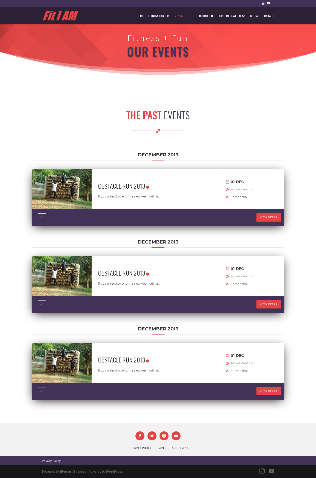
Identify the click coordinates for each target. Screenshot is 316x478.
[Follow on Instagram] (164, 435)
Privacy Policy (51, 461)
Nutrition (206, 16)
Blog (191, 16)
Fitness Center (158, 16)
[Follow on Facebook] (139, 435)
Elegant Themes (73, 471)
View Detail (269, 217)
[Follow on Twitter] (151, 435)
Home (140, 16)
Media (254, 16)
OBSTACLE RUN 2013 (121, 185)
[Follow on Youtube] (176, 435)
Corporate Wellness (231, 16)
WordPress (114, 471)
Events (178, 16)
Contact (268, 16)
